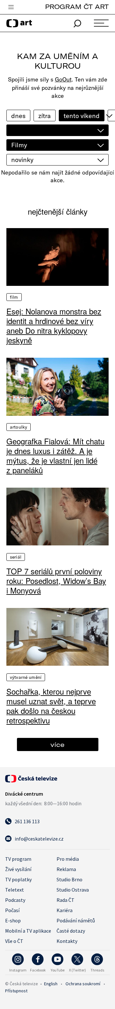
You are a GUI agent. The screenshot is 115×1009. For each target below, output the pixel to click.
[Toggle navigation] (10, 7)
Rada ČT (65, 900)
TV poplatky (18, 879)
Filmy (19, 145)
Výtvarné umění (26, 677)
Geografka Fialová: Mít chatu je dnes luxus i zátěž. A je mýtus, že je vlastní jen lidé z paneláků (55, 455)
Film (14, 297)
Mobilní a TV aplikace (28, 931)
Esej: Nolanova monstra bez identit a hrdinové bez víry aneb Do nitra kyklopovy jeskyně (53, 325)
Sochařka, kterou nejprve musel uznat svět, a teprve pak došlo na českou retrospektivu (51, 706)
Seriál (15, 557)
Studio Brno (69, 879)
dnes (18, 116)
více (57, 744)
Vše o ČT (14, 941)
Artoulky (18, 427)
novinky (22, 160)
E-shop (13, 920)
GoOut (63, 79)
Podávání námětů (76, 920)
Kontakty (67, 941)
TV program (18, 859)
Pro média (68, 859)
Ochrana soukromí (82, 984)
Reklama (66, 869)
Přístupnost (16, 991)
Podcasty (15, 900)
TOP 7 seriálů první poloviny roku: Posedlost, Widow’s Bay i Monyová (56, 580)
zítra (44, 116)
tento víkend (82, 116)
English (50, 984)
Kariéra (65, 910)
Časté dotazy (71, 931)
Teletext (14, 889)
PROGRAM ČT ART (77, 7)
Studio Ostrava (73, 889)
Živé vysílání (18, 869)
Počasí (12, 910)
